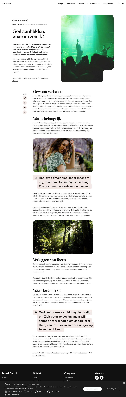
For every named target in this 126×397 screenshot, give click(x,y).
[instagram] (97, 378)
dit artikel (82, 353)
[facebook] (101, 378)
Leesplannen (108, 4)
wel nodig (65, 344)
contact (56, 353)
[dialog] (63, 389)
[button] (42, 395)
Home (14, 24)
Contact (93, 4)
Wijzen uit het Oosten (62, 104)
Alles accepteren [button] (92, 389)
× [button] (124, 383)
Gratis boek (83, 4)
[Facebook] (25, 103)
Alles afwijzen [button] (111, 389)
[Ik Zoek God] (6, 3)
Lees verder (30, 388)
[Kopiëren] (25, 98)
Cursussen (70, 4)
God (56, 123)
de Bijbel (65, 101)
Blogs (60, 4)
